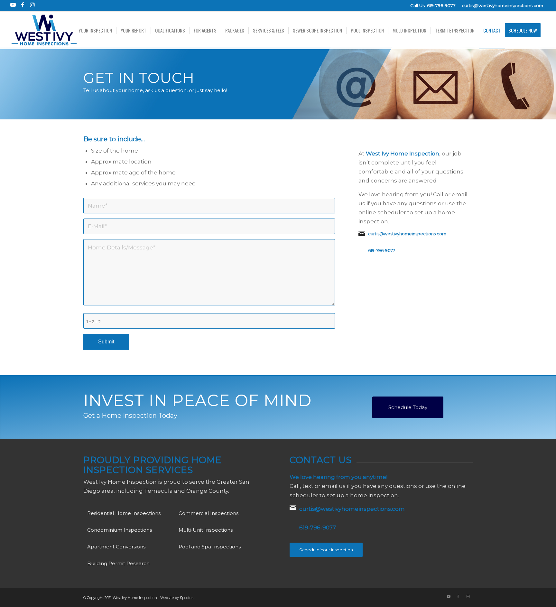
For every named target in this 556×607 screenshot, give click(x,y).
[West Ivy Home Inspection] (44, 30)
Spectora (187, 597)
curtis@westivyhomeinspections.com (502, 5)
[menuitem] (95, 30)
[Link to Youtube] (13, 5)
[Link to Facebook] (22, 5)
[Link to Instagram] (32, 5)
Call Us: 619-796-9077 (433, 5)
